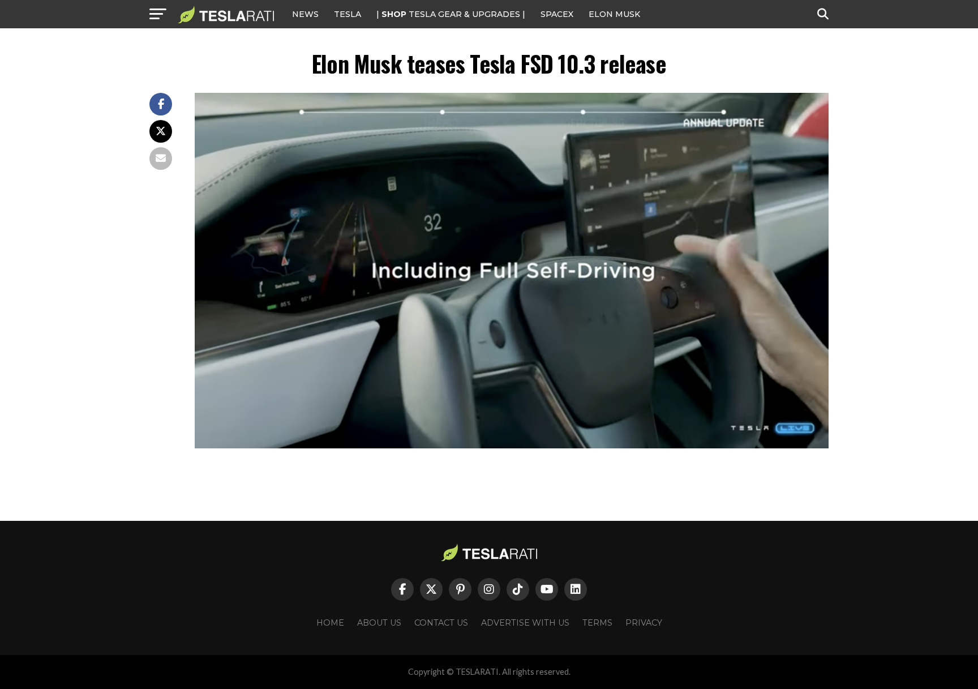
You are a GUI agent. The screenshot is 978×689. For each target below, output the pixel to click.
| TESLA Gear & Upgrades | (450, 14)
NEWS (305, 14)
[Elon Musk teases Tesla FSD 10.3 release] (512, 445)
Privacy (643, 623)
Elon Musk (614, 14)
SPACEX (557, 14)
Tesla (347, 14)
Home (330, 623)
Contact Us (441, 623)
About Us (379, 623)
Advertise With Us (525, 623)
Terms (597, 623)
